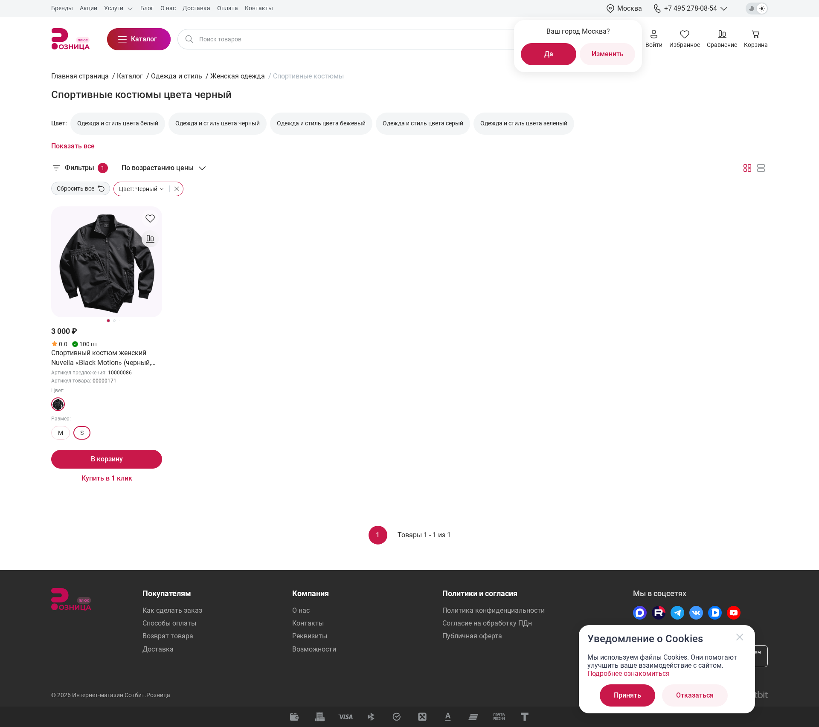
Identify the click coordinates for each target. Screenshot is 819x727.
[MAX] (640, 613)
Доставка (158, 649)
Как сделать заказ (172, 610)
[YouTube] (734, 613)
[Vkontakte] (696, 613)
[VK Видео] (715, 613)
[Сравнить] (150, 238)
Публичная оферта (472, 636)
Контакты (308, 623)
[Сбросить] (174, 189)
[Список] (761, 168)
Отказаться (695, 695)
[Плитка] (747, 168)
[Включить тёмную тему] (757, 8)
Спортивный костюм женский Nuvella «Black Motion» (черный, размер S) (101, 358)
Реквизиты (309, 636)
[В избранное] (150, 218)
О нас (301, 610)
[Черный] (58, 404)
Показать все (73, 146)
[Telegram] (677, 613)
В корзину (107, 459)
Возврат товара (167, 636)
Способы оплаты (169, 623)
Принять (627, 695)
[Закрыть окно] (740, 637)
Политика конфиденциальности (493, 610)
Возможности (314, 649)
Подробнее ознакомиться (628, 673)
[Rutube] (658, 613)
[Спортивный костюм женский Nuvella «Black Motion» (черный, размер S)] (106, 261)
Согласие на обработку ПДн (487, 623)
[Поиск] (189, 39)
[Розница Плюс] (70, 39)
